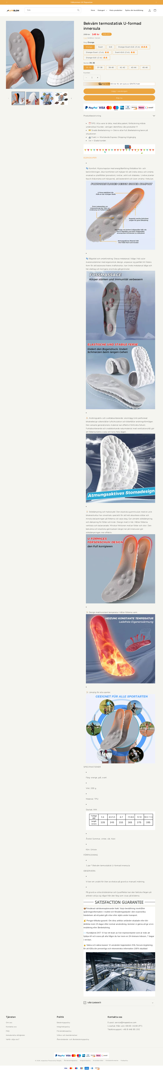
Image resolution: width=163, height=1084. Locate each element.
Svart (100, 47)
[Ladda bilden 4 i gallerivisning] (61, 98)
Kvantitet (87, 73)
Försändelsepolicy (64, 1031)
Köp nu (119, 98)
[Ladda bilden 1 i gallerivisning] (18, 98)
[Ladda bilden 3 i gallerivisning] (47, 98)
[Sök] (78, 10)
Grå (110, 47)
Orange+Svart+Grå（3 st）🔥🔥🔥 (132, 47)
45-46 (145, 67)
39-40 (111, 67)
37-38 (99, 67)
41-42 (122, 67)
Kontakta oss (11, 1027)
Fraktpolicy (124, 1060)
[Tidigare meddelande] (6, 2)
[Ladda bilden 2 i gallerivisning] (32, 98)
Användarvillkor (98, 1060)
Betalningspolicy (63, 1023)
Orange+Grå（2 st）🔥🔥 (97, 58)
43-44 (133, 67)
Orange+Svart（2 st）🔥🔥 (97, 52)
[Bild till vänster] (8, 98)
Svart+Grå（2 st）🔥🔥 (125, 52)
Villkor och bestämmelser (67, 1035)
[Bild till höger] (71, 98)
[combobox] (53, 10)
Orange (89, 47)
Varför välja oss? (12, 1039)
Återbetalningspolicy (71, 1060)
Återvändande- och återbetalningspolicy (73, 1039)
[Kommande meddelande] (156, 2)
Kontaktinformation (112, 1060)
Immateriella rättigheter (15, 1035)
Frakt (85, 38)
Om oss (9, 1023)
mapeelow (44, 1061)
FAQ (8, 1031)
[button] (102, 10)
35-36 (88, 67)
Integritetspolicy (63, 1027)
